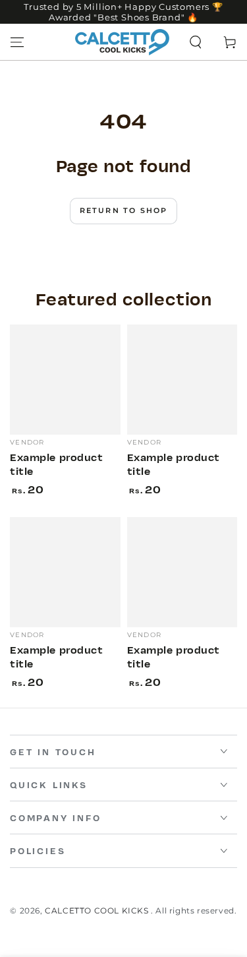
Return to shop (124, 210)
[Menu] (17, 42)
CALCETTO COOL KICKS (98, 910)
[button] (195, 42)
